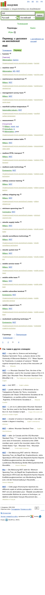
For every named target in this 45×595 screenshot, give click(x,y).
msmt (13, 126)
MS (14, 71)
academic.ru (9, 3)
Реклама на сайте (26, 509)
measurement (38, 135)
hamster (36, 63)
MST (18, 71)
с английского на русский (37, 40)
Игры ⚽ (12, 32)
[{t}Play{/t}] (10, 53)
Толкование (7, 50)
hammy (15, 60)
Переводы (12, 28)
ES (37, 2)
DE (33, 2)
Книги (32, 28)
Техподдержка (15, 509)
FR (42, 2)
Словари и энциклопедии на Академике (20, 9)
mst (17, 126)
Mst (3, 470)
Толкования (22, 24)
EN (28, 2)
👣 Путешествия (6, 513)
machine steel (38, 74)
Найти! (39, 15)
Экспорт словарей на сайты (9, 516)
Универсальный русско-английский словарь (17, 63)
